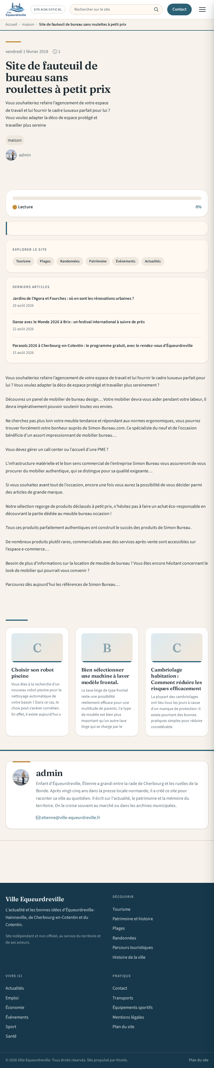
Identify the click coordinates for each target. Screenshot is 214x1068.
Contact (179, 9)
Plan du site (123, 1027)
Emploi (12, 998)
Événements (125, 261)
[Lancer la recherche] (156, 9)
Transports (123, 998)
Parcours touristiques (133, 947)
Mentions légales (128, 1017)
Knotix (121, 1060)
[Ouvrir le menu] (202, 9)
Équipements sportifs (133, 1007)
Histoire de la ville (129, 957)
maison (15, 140)
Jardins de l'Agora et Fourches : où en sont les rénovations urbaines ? (73, 298)
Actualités (153, 261)
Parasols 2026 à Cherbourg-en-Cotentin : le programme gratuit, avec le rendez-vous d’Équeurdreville (103, 346)
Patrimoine (98, 261)
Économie (15, 1007)
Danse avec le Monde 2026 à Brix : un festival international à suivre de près (79, 322)
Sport (11, 1027)
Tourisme (23, 261)
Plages (45, 261)
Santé (11, 1036)
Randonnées (70, 261)
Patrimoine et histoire (133, 919)
